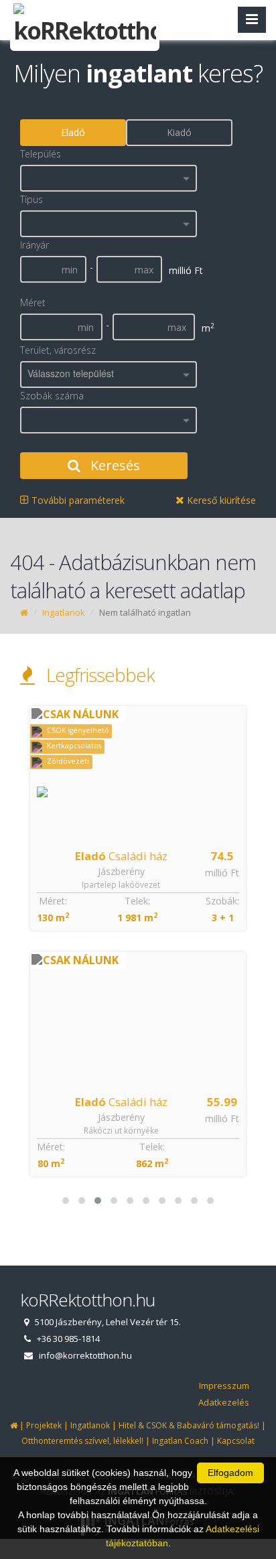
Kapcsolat (236, 1440)
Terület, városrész (58, 350)
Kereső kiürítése (220, 500)
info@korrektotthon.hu (85, 1355)
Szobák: (222, 900)
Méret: (53, 900)
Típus (31, 199)
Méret (33, 302)
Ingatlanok (63, 612)
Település (40, 153)
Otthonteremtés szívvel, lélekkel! (82, 1440)
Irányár (34, 245)
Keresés (113, 465)
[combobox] (108, 178)
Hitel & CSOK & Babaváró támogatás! (189, 1425)
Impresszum (224, 1385)
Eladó (73, 132)
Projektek (44, 1425)
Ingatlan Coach (180, 1440)
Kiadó (179, 132)
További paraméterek (77, 500)
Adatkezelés (223, 1402)
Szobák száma (52, 395)
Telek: (137, 900)
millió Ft (222, 872)
